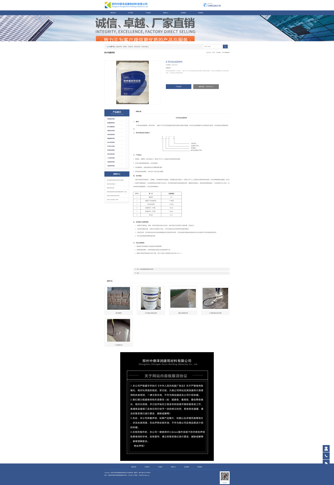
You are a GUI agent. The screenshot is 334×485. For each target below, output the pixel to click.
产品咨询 (178, 86)
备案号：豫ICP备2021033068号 (142, 472)
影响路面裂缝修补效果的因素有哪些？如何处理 (118, 191)
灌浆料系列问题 (110, 187)
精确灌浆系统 (111, 138)
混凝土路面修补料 (183, 313)
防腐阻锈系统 (111, 122)
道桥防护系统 (111, 130)
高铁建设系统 (111, 119)
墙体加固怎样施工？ (111, 184)
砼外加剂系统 (111, 142)
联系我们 (200, 12)
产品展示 (148, 12)
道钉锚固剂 (119, 313)
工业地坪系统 (111, 158)
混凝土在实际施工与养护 (112, 199)
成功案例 (183, 12)
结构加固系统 (111, 134)
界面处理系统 (111, 150)
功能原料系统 (111, 165)
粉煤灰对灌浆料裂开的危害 (113, 195)
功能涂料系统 (111, 162)
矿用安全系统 (111, 146)
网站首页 (113, 12)
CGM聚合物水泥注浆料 (215, 313)
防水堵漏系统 (111, 126)
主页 (213, 52)
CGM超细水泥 (118, 345)
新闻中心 (165, 12)
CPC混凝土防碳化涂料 (151, 313)
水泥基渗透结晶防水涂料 (146, 269)
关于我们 (130, 12)
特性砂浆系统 (111, 154)
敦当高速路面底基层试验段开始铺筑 (115, 180)
